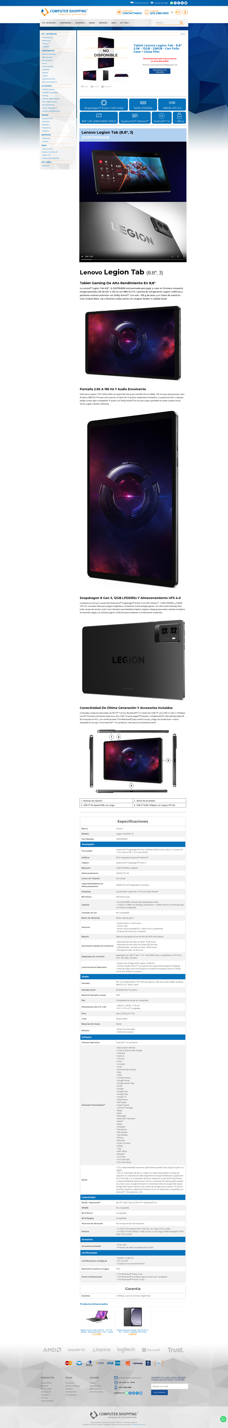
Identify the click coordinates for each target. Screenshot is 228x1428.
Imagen (92, 23)
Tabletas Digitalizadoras (51, 99)
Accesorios (80, 23)
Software (45, 47)
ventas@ (130, 1378)
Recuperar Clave (95, 1386)
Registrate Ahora (95, 1389)
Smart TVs (45, 121)
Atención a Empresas (72, 1386)
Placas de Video (48, 66)
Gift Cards (124, 23)
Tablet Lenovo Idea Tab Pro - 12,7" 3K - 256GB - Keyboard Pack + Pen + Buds (97, 1331)
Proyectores (46, 128)
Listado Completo (47, 1401)
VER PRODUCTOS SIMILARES (160, 71)
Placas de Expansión (49, 82)
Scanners (45, 131)
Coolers (45, 76)
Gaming (45, 95)
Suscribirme (159, 1392)
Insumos (45, 141)
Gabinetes (46, 69)
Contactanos (132, 13)
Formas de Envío (141, 3)
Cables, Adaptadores (49, 108)
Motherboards (47, 57)
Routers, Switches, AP (50, 152)
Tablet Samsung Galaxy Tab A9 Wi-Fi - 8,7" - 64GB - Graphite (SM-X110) (132, 1331)
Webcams (45, 125)
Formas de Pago (161, 3)
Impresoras (46, 138)
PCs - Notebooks (49, 23)
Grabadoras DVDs (48, 79)
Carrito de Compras (96, 1392)
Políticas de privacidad (138, 1424)
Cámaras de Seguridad (50, 158)
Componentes (65, 23)
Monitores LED (47, 118)
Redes (113, 23)
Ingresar (92, 1383)
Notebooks (46, 40)
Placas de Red (47, 149)
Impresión (103, 23)
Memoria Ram (47, 60)
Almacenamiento (48, 105)
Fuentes (45, 73)
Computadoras (47, 37)
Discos (44, 63)
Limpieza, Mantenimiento (51, 111)
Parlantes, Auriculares (50, 92)
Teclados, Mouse (48, 89)
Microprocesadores (49, 54)
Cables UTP (46, 155)
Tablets (45, 43)
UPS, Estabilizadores (49, 102)
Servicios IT (69, 1389)
